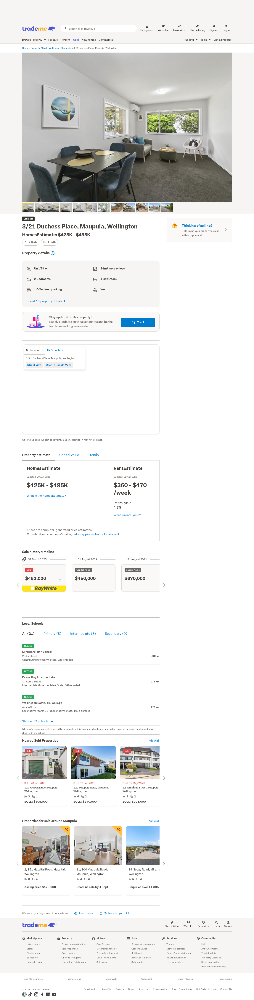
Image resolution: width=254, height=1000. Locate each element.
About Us (106, 989)
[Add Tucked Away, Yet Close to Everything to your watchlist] (64, 831)
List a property (223, 39)
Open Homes (68, 953)
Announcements (209, 948)
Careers (119, 989)
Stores (30, 948)
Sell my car (102, 962)
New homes (89, 39)
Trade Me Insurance (32, 979)
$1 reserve (32, 957)
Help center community (213, 966)
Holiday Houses (185, 979)
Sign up (214, 30)
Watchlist (188, 926)
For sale (53, 39)
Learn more (86, 913)
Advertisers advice (141, 957)
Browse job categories (143, 944)
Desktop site (90, 989)
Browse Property (32, 39)
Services (171, 938)
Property (36, 48)
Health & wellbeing (176, 957)
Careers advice (139, 948)
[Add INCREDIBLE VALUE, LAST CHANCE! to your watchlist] (116, 831)
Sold (76, 39)
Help (203, 944)
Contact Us (226, 989)
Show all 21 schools (35, 721)
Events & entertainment (179, 953)
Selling (189, 39)
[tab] (34, 350)
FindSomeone (225, 979)
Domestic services (175, 948)
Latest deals (33, 944)
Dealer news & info (106, 957)
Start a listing (172, 926)
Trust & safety (208, 953)
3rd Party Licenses (211, 957)
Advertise (144, 989)
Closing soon (33, 953)
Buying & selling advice (108, 953)
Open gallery (129, 195)
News (131, 989)
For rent (65, 39)
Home (25, 48)
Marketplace (34, 938)
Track (141, 322)
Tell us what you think (117, 913)
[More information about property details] (52, 253)
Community (208, 938)
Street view (34, 365)
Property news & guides (74, 944)
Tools (204, 39)
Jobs (134, 938)
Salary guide (137, 962)
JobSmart (136, 953)
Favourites (203, 926)
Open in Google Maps (58, 365)
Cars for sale (103, 944)
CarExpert (146, 979)
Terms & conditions (182, 989)
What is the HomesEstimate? (46, 495)
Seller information (210, 962)
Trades (170, 944)
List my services (174, 962)
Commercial (106, 39)
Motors (101, 938)
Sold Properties (70, 948)
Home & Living (34, 962)
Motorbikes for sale (107, 948)
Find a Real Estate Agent (74, 962)
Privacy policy (160, 989)
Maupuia (67, 48)
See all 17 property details (44, 301)
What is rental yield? (127, 515)
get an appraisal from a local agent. (96, 534)
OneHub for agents (71, 957)
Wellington (55, 48)
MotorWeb (111, 979)
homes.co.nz (74, 979)
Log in (226, 30)
